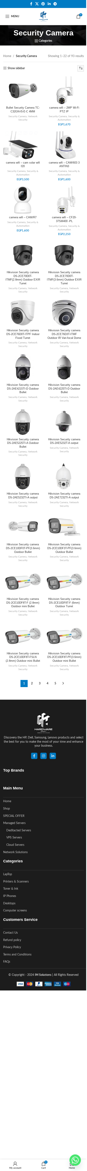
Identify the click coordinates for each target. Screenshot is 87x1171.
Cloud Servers (15, 844)
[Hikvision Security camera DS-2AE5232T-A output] (64, 421)
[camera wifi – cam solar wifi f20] (22, 144)
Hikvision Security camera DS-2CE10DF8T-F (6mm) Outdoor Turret (64, 603)
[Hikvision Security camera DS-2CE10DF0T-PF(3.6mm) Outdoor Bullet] (22, 526)
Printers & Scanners (16, 881)
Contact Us (10, 932)
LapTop (7, 874)
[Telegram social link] (55, 4)
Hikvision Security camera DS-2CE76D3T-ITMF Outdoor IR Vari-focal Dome (64, 334)
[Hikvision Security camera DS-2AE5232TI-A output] (22, 476)
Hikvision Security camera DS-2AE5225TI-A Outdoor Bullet (23, 443)
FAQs (6, 961)
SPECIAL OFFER (13, 816)
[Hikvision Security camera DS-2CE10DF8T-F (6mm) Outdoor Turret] (64, 581)
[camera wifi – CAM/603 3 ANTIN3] (64, 144)
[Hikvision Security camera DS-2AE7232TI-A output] (64, 476)
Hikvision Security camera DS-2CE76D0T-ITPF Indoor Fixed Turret (22, 334)
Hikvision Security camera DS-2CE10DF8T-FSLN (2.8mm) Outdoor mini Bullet (23, 657)
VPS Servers (14, 837)
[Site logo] (43, 16)
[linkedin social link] (53, 756)
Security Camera (17, 116)
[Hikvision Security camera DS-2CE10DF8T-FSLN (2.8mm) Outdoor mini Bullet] (22, 635)
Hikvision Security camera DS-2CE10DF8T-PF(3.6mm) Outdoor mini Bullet (64, 657)
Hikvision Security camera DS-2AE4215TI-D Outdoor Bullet (23, 388)
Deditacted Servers (18, 830)
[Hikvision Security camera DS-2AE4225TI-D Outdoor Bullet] (64, 367)
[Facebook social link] (31, 4)
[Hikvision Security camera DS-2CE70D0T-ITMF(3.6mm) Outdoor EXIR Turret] (64, 254)
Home (7, 56)
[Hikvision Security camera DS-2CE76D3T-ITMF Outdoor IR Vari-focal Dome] (64, 312)
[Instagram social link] (43, 756)
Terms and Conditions (17, 954)
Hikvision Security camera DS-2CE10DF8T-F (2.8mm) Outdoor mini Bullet (22, 603)
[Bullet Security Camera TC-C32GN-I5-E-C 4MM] (22, 90)
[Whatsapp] (75, 1160)
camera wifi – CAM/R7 (23, 217)
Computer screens (15, 910)
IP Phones (9, 896)
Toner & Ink (10, 888)
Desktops (9, 903)
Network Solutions (15, 852)
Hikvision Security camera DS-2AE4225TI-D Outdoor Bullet (64, 388)
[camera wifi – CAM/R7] (22, 199)
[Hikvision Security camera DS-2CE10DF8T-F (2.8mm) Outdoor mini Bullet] (22, 581)
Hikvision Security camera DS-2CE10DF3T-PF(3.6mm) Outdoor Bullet (64, 548)
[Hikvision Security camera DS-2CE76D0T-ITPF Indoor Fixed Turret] (22, 312)
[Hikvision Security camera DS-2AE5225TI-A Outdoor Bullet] (22, 421)
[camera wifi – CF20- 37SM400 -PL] (64, 199)
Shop (6, 808)
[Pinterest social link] (43, 4)
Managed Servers (14, 823)
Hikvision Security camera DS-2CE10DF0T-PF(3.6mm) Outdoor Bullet (23, 548)
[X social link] (37, 4)
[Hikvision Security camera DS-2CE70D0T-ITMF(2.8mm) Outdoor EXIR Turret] (22, 254)
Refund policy (12, 940)
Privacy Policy (12, 947)
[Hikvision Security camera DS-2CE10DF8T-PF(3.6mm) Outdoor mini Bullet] (64, 635)
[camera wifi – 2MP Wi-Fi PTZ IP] (64, 90)
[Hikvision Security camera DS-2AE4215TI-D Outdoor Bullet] (22, 367)
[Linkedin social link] (49, 4)
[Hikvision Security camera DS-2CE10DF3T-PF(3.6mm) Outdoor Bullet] (64, 526)
